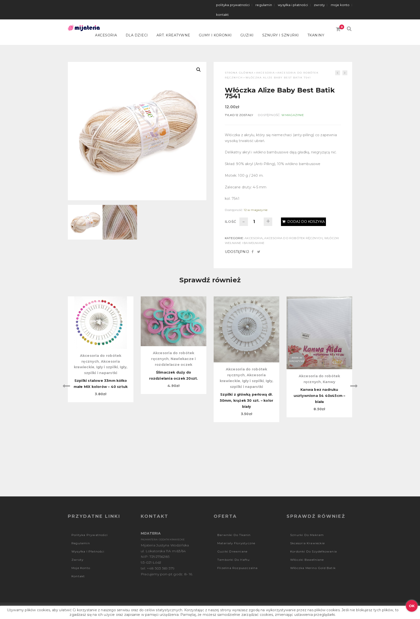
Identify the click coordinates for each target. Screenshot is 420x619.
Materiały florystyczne (236, 543)
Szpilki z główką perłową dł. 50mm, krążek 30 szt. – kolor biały (246, 400)
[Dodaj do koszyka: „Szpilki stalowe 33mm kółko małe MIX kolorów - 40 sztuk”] (100, 321)
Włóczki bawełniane (307, 559)
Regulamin (263, 5)
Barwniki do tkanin (234, 535)
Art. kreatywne (173, 35)
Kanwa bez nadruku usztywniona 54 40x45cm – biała (319, 395)
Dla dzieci (137, 35)
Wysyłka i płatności (293, 5)
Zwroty (319, 5)
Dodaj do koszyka (306, 221)
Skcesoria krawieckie (307, 543)
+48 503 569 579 (161, 568)
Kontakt (222, 15)
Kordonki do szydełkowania (313, 551)
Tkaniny (315, 35)
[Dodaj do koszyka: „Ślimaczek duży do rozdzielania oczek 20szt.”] (173, 321)
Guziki (247, 35)
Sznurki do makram (307, 535)
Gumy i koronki (215, 35)
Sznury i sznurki (280, 35)
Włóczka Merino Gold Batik (313, 568)
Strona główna (239, 72)
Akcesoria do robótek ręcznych (293, 238)
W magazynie (292, 115)
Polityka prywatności (233, 5)
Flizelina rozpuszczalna (237, 568)
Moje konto (340, 5)
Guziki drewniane (232, 551)
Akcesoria (106, 35)
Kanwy (329, 382)
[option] (100, 349)
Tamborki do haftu (233, 559)
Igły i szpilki (107, 367)
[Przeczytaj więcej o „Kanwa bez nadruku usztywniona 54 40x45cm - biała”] (319, 321)
